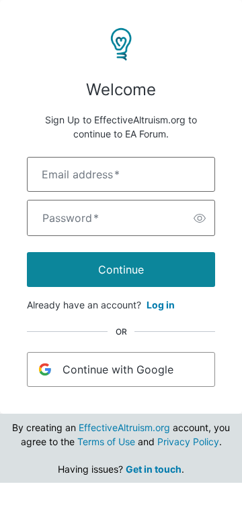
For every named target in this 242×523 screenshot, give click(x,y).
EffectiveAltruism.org (124, 427)
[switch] (199, 217)
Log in (161, 304)
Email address (81, 174)
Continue (121, 269)
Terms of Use (106, 441)
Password (70, 218)
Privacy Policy (188, 441)
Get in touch (154, 469)
